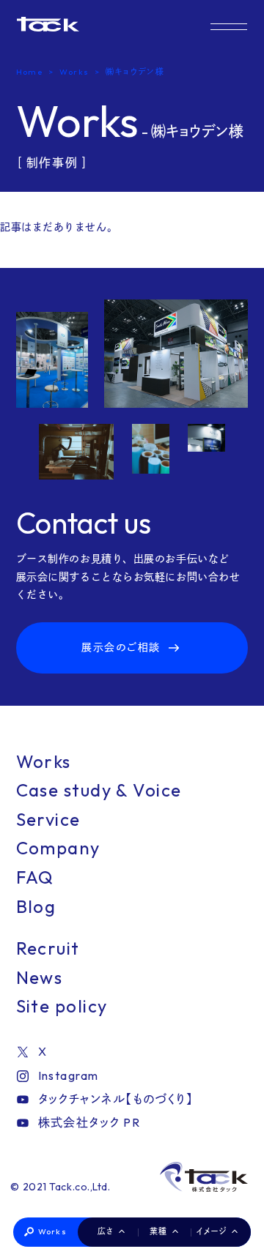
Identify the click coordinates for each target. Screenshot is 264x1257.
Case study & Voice (99, 790)
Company (58, 848)
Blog (36, 906)
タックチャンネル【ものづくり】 (116, 1099)
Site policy (62, 1006)
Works (52, 1231)
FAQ (35, 877)
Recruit (48, 948)
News (39, 977)
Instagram (68, 1075)
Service (48, 819)
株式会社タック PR (89, 1122)
